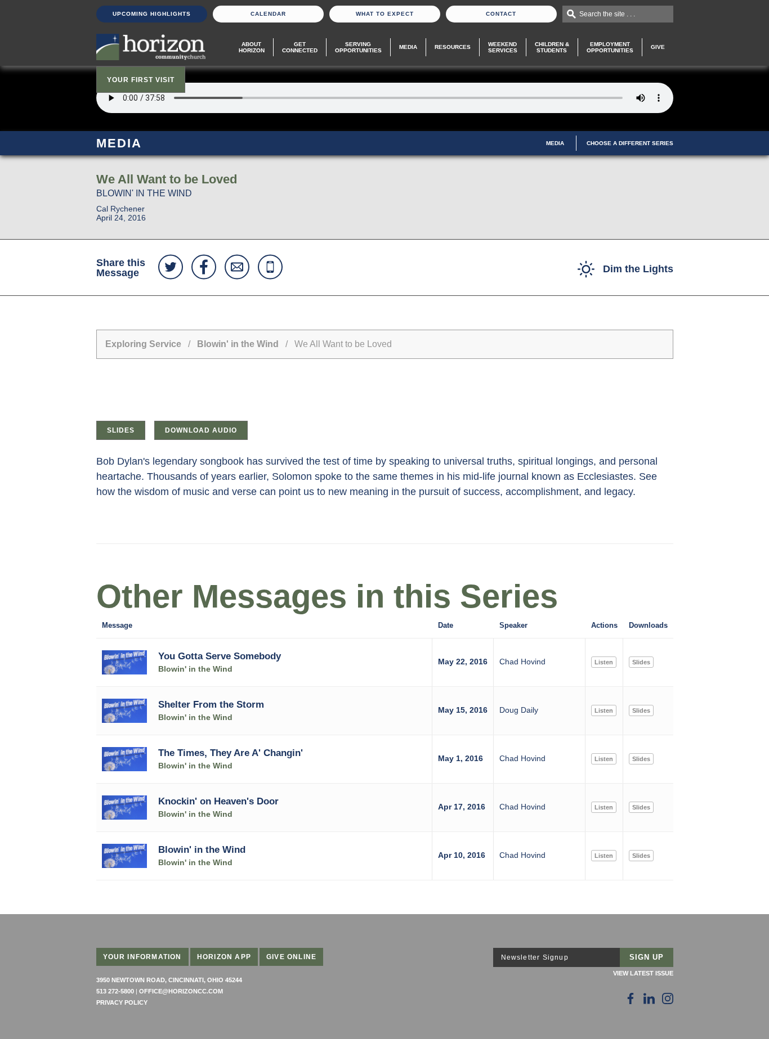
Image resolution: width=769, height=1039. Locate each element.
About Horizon (252, 47)
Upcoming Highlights (152, 14)
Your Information (142, 957)
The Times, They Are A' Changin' (230, 753)
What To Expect (385, 14)
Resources (453, 47)
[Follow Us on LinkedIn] (649, 998)
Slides (121, 430)
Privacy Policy (121, 1002)
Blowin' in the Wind (238, 344)
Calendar (268, 14)
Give (658, 47)
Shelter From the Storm (211, 704)
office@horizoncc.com (181, 991)
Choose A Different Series (630, 143)
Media (408, 47)
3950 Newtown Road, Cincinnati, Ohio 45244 (169, 980)
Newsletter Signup (535, 957)
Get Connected (300, 47)
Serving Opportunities (358, 47)
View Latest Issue (643, 973)
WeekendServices (502, 47)
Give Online (291, 957)
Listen (603, 662)
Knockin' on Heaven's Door (218, 801)
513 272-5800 (115, 991)
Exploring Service (143, 344)
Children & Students (552, 47)
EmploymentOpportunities (610, 47)
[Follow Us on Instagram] (667, 998)
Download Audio (201, 430)
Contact (501, 14)
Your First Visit (141, 80)
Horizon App (224, 957)
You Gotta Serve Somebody (219, 656)
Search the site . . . (607, 14)
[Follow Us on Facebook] (630, 998)
